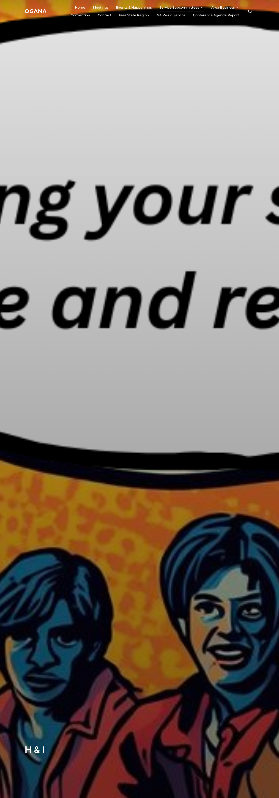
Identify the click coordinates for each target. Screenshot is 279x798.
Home (80, 7)
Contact (104, 15)
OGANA (36, 11)
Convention (80, 15)
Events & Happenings (134, 7)
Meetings (100, 7)
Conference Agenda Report (216, 15)
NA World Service (171, 15)
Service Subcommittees (179, 7)
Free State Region (134, 15)
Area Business (223, 7)
